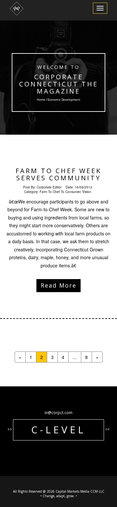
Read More (58, 285)
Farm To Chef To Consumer (60, 191)
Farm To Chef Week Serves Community (58, 174)
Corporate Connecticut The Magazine (58, 84)
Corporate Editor (49, 187)
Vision (86, 191)
